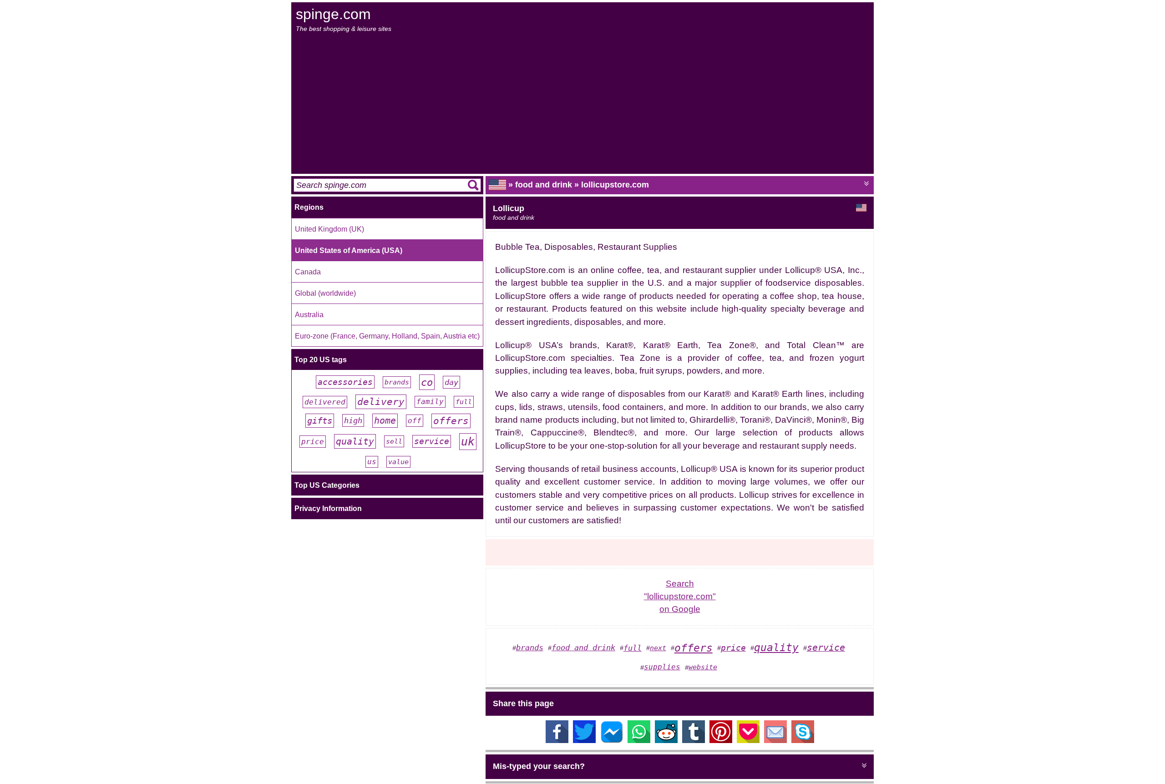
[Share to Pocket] (748, 740)
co (427, 382)
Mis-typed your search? (539, 766)
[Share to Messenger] (611, 740)
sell (394, 441)
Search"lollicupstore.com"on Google (680, 596)
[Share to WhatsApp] (639, 740)
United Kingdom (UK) (329, 229)
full (464, 402)
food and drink (583, 647)
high (353, 420)
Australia (309, 314)
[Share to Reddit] (666, 740)
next (658, 648)
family (430, 402)
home (385, 420)
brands (397, 382)
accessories (345, 382)
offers (451, 420)
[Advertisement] (583, 103)
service (431, 441)
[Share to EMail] (775, 740)
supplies (662, 667)
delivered (324, 402)
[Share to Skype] (802, 740)
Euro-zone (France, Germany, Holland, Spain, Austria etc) (387, 336)
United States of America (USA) (348, 250)
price (312, 441)
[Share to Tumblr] (693, 740)
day (451, 382)
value (398, 462)
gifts (319, 420)
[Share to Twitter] (584, 740)
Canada (308, 272)
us (371, 462)
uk (468, 441)
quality (355, 441)
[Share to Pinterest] (720, 740)
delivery (381, 401)
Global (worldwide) (325, 293)
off (414, 420)
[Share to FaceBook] (557, 740)
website (703, 667)
